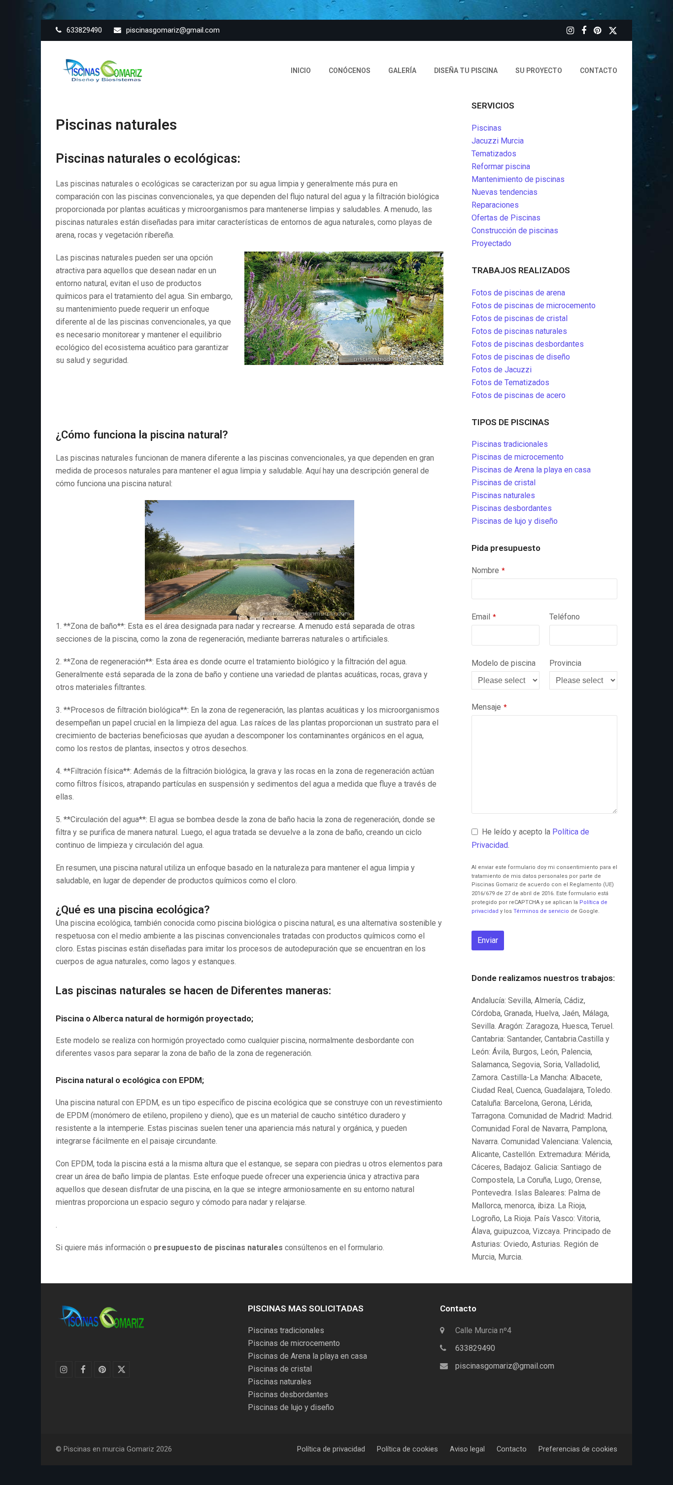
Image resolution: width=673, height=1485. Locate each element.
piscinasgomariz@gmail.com (504, 1366)
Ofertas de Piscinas (505, 217)
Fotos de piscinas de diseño (520, 357)
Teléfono (564, 616)
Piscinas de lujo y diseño (514, 521)
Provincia (565, 663)
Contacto (512, 1449)
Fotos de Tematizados (510, 382)
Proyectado (491, 243)
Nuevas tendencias (504, 192)
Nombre (488, 570)
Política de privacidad (331, 1449)
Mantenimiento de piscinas (518, 179)
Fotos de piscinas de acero (518, 395)
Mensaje (489, 707)
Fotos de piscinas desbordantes (527, 344)
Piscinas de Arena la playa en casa (531, 469)
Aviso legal (467, 1449)
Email (483, 616)
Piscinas (486, 128)
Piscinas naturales (503, 495)
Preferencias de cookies (577, 1449)
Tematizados (493, 153)
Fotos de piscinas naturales (519, 331)
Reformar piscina (500, 166)
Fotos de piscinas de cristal (519, 318)
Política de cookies (407, 1449)
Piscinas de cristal (503, 482)
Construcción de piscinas (514, 230)
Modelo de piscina (503, 663)
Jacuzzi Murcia (497, 140)
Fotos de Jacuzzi (501, 369)
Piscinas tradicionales (509, 444)
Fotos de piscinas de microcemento (533, 305)
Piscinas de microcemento (517, 457)
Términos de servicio (541, 911)
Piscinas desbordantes (511, 508)
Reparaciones (495, 205)
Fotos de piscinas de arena (518, 292)
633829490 (475, 1348)
